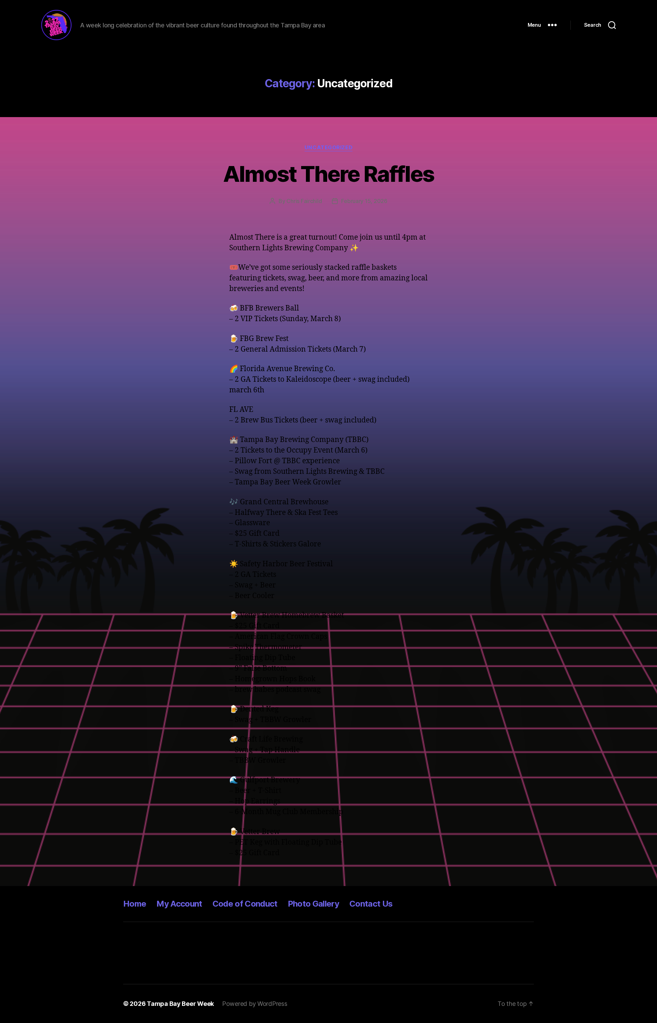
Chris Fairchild (304, 201)
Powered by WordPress (254, 1003)
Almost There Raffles (328, 174)
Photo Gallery (313, 904)
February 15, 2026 (364, 201)
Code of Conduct (245, 904)
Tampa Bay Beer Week (180, 1003)
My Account (179, 904)
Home (134, 904)
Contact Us (370, 904)
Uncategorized (328, 147)
